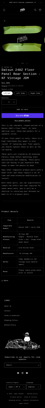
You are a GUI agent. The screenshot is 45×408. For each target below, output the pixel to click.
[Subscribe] (38, 365)
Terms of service (30, 397)
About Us (7, 306)
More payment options (22, 120)
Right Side (35, 93)
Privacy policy (16, 397)
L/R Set (7, 93)
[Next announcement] (41, 2)
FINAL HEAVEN (18, 393)
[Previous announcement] (4, 2)
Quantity (5, 98)
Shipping (4, 85)
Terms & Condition (11, 315)
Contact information (31, 400)
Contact (7, 311)
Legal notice (23, 403)
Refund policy (32, 393)
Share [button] (6, 280)
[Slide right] (27, 63)
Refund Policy (10, 325)
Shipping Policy (11, 320)
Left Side (20, 93)
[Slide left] (18, 63)
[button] (4, 10)
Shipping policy (15, 400)
